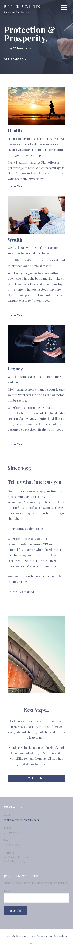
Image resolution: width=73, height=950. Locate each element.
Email (8, 891)
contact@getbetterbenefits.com (21, 820)
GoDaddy (38, 943)
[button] (63, 8)
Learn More (16, 186)
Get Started (13, 59)
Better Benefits (22, 7)
